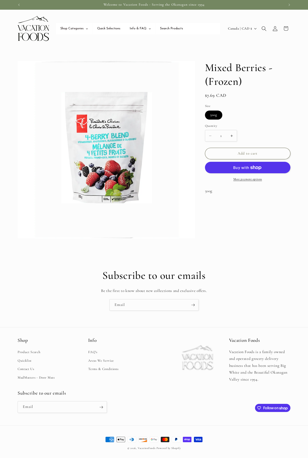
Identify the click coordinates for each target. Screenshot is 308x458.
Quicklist (25, 360)
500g (213, 115)
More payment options (247, 179)
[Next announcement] (289, 4)
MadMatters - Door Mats (36, 377)
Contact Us (26, 369)
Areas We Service (101, 360)
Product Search (29, 352)
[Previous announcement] (19, 4)
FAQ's (92, 352)
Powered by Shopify (168, 448)
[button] (264, 28)
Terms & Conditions (103, 369)
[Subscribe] (193, 305)
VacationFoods (147, 448)
